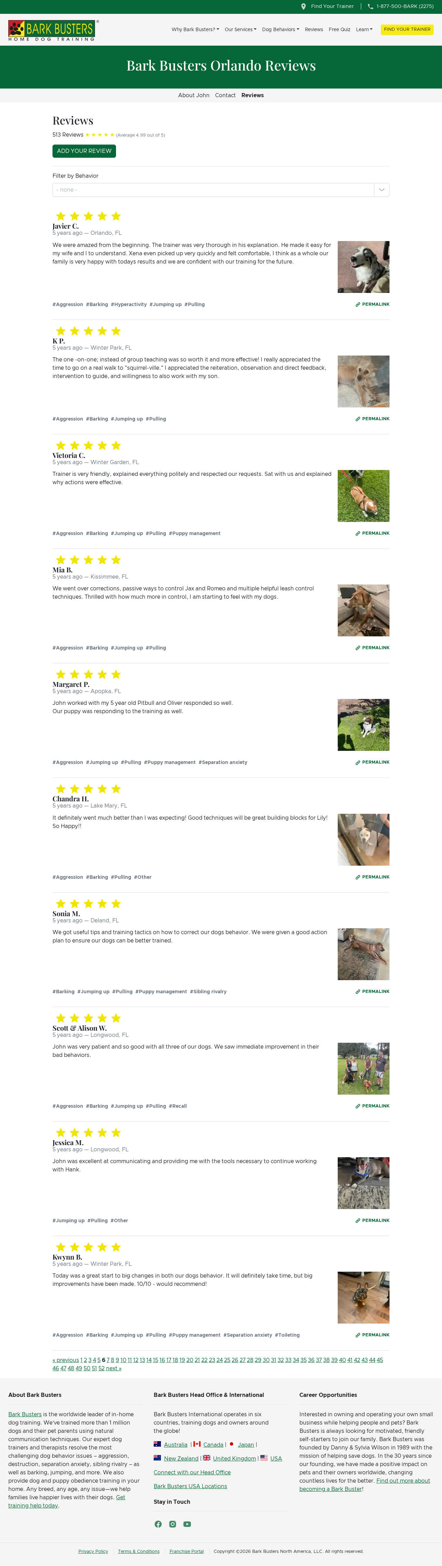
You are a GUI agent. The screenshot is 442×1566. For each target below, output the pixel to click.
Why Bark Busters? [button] (193, 29)
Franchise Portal (187, 1551)
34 (296, 1360)
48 (71, 1368)
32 (281, 1360)
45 (380, 1360)
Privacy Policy (93, 1551)
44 (372, 1360)
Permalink (376, 304)
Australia (175, 1445)
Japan (246, 1445)
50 (87, 1368)
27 (243, 1360)
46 (55, 1368)
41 (350, 1360)
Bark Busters (25, 1414)
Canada (213, 1445)
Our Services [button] (239, 29)
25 (227, 1360)
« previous (65, 1360)
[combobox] (67, 189)
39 (334, 1360)
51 (94, 1368)
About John (194, 95)
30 (266, 1360)
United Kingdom (234, 1459)
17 (168, 1360)
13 (142, 1360)
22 (204, 1360)
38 (326, 1360)
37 (319, 1360)
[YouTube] (187, 1524)
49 (79, 1368)
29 (258, 1360)
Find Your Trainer (407, 29)
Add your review (84, 151)
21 (197, 1360)
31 (273, 1360)
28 (250, 1360)
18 (175, 1360)
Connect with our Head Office (192, 1472)
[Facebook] (158, 1524)
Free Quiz (339, 29)
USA (276, 1459)
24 (220, 1360)
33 (288, 1360)
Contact (225, 95)
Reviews (314, 29)
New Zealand (181, 1459)
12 (135, 1360)
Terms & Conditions (139, 1551)
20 (189, 1360)
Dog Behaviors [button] (278, 29)
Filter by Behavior (75, 176)
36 (311, 1360)
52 (101, 1368)
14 (149, 1360)
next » (114, 1368)
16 (162, 1360)
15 (155, 1360)
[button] (381, 189)
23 (212, 1360)
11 (130, 1360)
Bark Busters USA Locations (190, 1486)
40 (342, 1360)
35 (303, 1360)
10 (123, 1360)
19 (182, 1360)
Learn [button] (362, 29)
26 (235, 1360)
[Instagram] (172, 1524)
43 (365, 1360)
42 (357, 1360)
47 (63, 1368)
